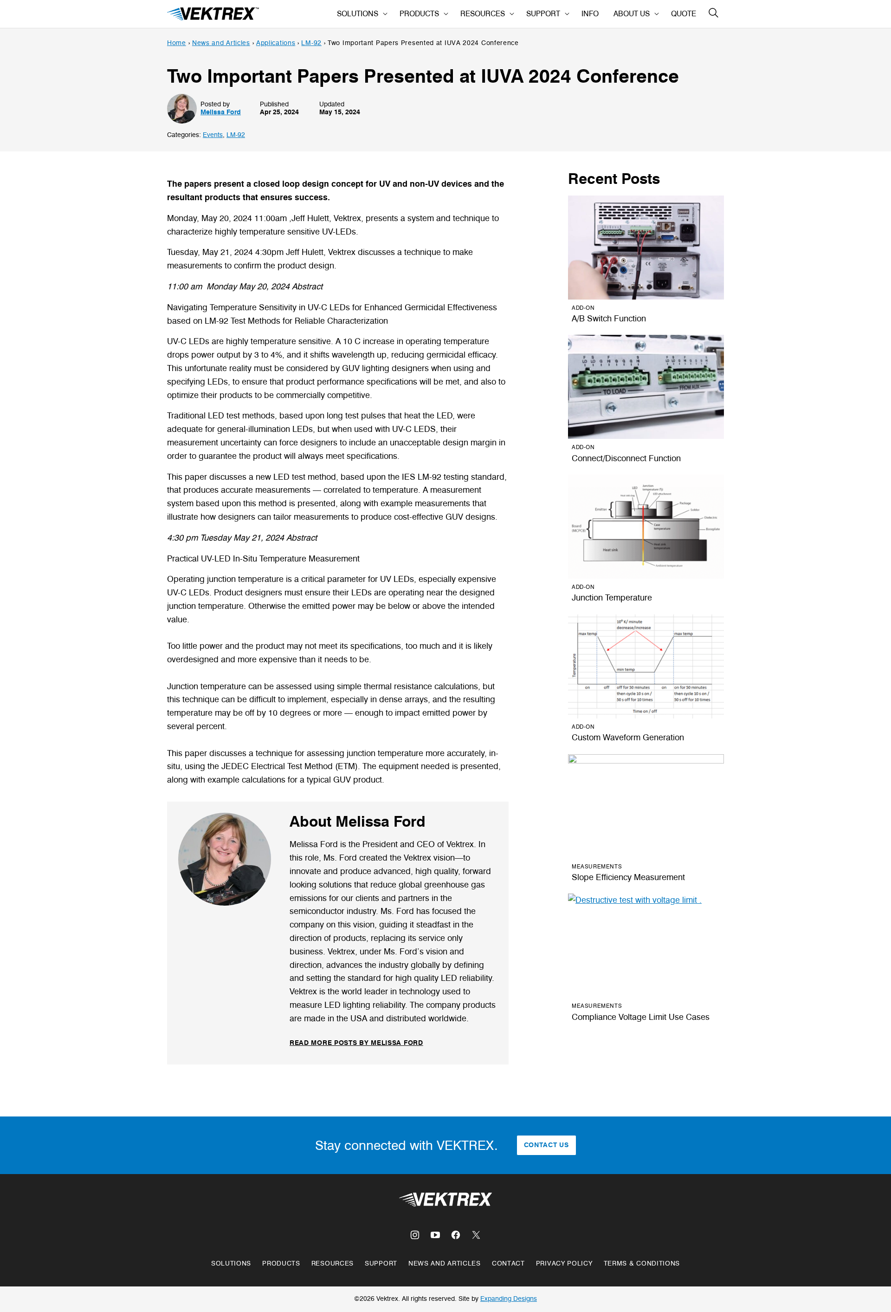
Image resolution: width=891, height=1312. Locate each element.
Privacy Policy (564, 1263)
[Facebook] (456, 1235)
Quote (683, 13)
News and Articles (221, 43)
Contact (508, 1263)
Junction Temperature (612, 598)
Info (590, 13)
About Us (631, 13)
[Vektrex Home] (213, 13)
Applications (275, 43)
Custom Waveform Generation (628, 737)
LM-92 (311, 43)
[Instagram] (415, 1235)
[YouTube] (435, 1235)
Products (419, 13)
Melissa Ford (220, 112)
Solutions (357, 13)
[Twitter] (476, 1235)
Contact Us (546, 1145)
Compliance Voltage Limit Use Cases (641, 1017)
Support (543, 13)
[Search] (714, 13)
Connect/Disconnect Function (626, 458)
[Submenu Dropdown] (385, 14)
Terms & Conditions (642, 1263)
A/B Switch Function (609, 318)
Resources (482, 13)
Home (176, 43)
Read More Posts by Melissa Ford (356, 1043)
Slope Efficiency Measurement (628, 877)
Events (213, 135)
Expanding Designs (508, 1299)
